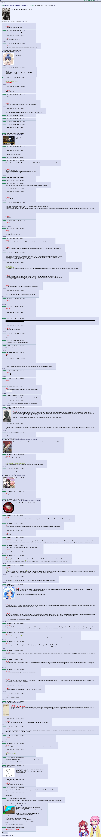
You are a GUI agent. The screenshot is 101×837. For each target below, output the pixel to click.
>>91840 (4, 574)
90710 (22, 423)
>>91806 (4, 489)
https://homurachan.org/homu (12, 829)
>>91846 (4, 639)
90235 (22, 101)
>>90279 (4, 323)
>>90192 (4, 65)
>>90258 (4, 175)
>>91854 (4, 716)
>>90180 (8, 26)
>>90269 (4, 288)
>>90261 (8, 230)
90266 (22, 262)
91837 (22, 545)
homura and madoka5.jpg (19, 475)
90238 (22, 118)
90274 (22, 312)
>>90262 (8, 222)
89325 (50, 5)
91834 (22, 523)
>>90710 (4, 405)
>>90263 (8, 226)
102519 (23, 803)
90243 (22, 146)
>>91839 (4, 563)
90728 (22, 432)
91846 (22, 641)
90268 (22, 283)
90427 (22, 345)
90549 (22, 395)
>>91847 (4, 648)
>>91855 (4, 724)
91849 (22, 669)
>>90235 (4, 99)
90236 (22, 108)
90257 (22, 191)
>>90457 (4, 376)
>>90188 (8, 46)
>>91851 (4, 683)
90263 (22, 238)
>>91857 (4, 741)
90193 (22, 77)
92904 (22, 793)
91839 (22, 565)
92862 (22, 779)
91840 (22, 576)
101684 (23, 798)
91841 (22, 584)
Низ (3, 2)
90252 (22, 167)
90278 (22, 318)
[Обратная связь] (94, 0)
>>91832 (4, 466)
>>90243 (8, 153)
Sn (3, 7)
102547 (23, 827)
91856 (22, 735)
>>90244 (4, 148)
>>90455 (4, 368)
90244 (22, 150)
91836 (22, 537)
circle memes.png (18, 766)
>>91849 (4, 667)
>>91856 (4, 733)
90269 (22, 290)
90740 (22, 438)
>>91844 (4, 621)
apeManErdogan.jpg (18, 134)
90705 (22, 401)
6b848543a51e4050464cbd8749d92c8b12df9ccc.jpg (26, 439)
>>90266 (4, 260)
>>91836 (4, 528)
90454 (22, 364)
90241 (22, 127)
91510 (22, 468)
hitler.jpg (15, 408)
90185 (22, 24)
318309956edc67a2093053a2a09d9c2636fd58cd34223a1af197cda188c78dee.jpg (31, 7)
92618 (22, 765)
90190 (19, 50)
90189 (22, 43)
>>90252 (8, 197)
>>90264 (8, 255)
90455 (22, 370)
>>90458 (4, 384)
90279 (22, 326)
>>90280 (4, 331)
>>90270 (4, 296)
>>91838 (4, 553)
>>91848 (4, 657)
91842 (22, 602)
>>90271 (4, 304)
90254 (22, 180)
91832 (22, 515)
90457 (22, 378)
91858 (22, 750)
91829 (22, 499)
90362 (22, 340)
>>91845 (4, 630)
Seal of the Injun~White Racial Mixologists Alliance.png (27, 500)
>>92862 (4, 763)
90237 (22, 115)
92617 (22, 757)
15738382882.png (19, 702)
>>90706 (8, 405)
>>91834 (4, 521)
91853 (22, 701)
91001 (22, 454)
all (0, 0)
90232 (22, 94)
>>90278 (8, 328)
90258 (22, 195)
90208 (22, 86)
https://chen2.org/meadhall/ (12, 361)
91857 (22, 743)
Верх (11, 835)
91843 (22, 611)
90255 (22, 183)
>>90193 (4, 75)
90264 (22, 245)
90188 (22, 36)
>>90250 (8, 169)
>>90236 (4, 106)
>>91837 (8, 521)
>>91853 (4, 699)
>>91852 (4, 691)
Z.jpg (14, 585)
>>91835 (4, 497)
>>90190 (8, 70)
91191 (22, 461)
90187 (22, 30)
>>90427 (8, 354)
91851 (22, 686)
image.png (17, 51)
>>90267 (8, 285)
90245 (22, 157)
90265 (22, 252)
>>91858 (4, 393)
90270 (22, 298)
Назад (5, 2)
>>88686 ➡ (8, 82)
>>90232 (8, 103)
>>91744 (8, 493)
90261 (22, 220)
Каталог (10, 2)
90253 (22, 177)
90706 (22, 407)
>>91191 (7, 517)
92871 (22, 787)
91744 (22, 474)
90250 (22, 160)
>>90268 (4, 281)
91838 (22, 555)
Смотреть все (23, 21)
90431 (22, 358)
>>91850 (8, 688)
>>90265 (4, 250)
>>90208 (4, 84)
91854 (22, 719)
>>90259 (4, 200)
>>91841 (4, 582)
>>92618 (8, 783)
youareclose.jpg (18, 805)
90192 (22, 67)
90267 (22, 273)
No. (48, 5)
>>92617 (8, 782)
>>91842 (8, 613)
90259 (22, 202)
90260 (22, 214)
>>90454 (8, 372)
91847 (22, 650)
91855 (22, 726)
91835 (22, 531)
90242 (22, 133)
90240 (22, 124)
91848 (22, 659)
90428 (22, 352)
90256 (22, 188)
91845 (22, 632)
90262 (22, 228)
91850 (22, 677)
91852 (22, 693)
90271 (22, 306)
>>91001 (4, 430)
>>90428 (4, 350)
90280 (22, 333)
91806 (22, 491)
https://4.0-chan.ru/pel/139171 (18, 706)
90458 (22, 386)
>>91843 (4, 608)
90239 (22, 121)
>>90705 (15, 411)
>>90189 (4, 41)
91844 (22, 623)
